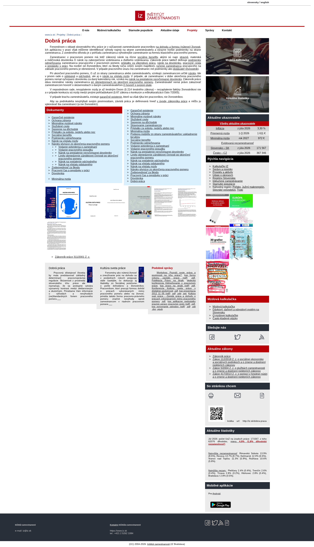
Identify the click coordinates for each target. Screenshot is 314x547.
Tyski (240, 189)
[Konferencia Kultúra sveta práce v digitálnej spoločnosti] (51, 218)
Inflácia (220, 128)
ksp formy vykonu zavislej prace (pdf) (174, 276)
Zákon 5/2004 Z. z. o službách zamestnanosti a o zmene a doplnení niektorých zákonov (239, 369)
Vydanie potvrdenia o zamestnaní (77, 146)
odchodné (84, 76)
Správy (209, 30)
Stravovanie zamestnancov (146, 125)
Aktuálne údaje (170, 30)
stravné (184, 57)
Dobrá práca (73, 34)
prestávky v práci (57, 66)
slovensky (253, 2)
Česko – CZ (220, 153)
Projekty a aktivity (223, 172)
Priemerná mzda (220, 133)
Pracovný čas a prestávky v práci (71, 170)
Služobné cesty (61, 126)
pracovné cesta (192, 63)
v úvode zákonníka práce (172, 101)
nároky (192, 73)
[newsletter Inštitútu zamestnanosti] (263, 395)
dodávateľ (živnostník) (186, 69)
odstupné (69, 76)
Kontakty (114, 525)
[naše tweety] (237, 337)
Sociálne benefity (62, 135)
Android (216, 493)
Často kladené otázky (225, 318)
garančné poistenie (111, 96)
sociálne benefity (148, 57)
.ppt (184, 293)
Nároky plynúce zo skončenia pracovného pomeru (81, 144)
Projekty (192, 30)
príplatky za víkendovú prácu (138, 63)
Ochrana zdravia (61, 120)
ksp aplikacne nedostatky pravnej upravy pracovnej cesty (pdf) (174, 302)
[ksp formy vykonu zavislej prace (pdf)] (139, 218)
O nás (85, 30)
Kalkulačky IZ (220, 166)
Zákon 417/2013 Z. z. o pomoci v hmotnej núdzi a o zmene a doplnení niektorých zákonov (240, 375)
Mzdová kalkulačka (109, 30)
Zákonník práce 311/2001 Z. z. (72, 257)
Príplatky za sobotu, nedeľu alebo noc (73, 132)
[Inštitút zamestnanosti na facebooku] (212, 337)
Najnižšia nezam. (217, 470)
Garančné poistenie (63, 117)
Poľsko (237, 187)
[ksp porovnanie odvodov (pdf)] (163, 218)
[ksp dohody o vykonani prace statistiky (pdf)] (56, 251)
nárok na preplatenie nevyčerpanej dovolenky (155, 79)
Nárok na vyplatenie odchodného (77, 161)
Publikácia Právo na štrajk (168, 280)
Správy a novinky (223, 169)
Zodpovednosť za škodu (66, 167)
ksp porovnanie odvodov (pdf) (168, 306)
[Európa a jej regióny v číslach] (241, 225)
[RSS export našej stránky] (262, 337)
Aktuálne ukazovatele (224, 117)
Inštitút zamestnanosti (158, 544)
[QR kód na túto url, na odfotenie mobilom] (216, 421)
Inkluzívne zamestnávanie (228, 181)
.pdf (193, 277)
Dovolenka (58, 173)
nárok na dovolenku (169, 63)
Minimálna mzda (61, 179)
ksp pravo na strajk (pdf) (174, 285)
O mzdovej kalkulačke (225, 315)
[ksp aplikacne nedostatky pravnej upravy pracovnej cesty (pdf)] (68, 218)
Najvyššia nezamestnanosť (222, 453)
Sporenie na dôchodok (65, 129)
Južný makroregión (253, 187)
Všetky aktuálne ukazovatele (237, 123)
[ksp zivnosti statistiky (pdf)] (187, 218)
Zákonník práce (222, 356)
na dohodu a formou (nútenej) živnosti (178, 46)
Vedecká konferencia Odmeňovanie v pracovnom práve (174, 283)
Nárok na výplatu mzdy (65, 141)
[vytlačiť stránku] (212, 395)
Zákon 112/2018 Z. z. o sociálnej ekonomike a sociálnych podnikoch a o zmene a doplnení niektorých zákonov (239, 362)
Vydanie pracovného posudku (75, 149)
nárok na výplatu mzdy (115, 76)
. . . (59, 299)
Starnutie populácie (141, 30)
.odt (194, 306)
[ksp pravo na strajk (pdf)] (92, 218)
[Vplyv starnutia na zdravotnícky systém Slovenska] (217, 292)
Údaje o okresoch (223, 175)
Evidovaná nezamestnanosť (237, 143)
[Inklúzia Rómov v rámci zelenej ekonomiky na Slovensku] (241, 259)
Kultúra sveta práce (113, 268)
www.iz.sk (50, 34)
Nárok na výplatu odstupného (75, 164)
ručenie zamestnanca (169, 66)
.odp (179, 293)
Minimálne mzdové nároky (67, 123)
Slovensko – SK (220, 148)
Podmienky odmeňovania (66, 138)
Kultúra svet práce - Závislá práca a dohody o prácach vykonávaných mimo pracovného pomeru (174, 297)
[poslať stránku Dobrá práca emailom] (237, 395)
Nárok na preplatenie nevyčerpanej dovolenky (85, 152)
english (265, 2)
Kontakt (227, 30)
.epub (160, 309)
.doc (154, 309)
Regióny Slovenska (224, 178)
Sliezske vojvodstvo (224, 189)
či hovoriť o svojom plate (137, 85)
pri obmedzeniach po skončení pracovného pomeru (122, 82)
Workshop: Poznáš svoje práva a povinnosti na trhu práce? (174, 273)
